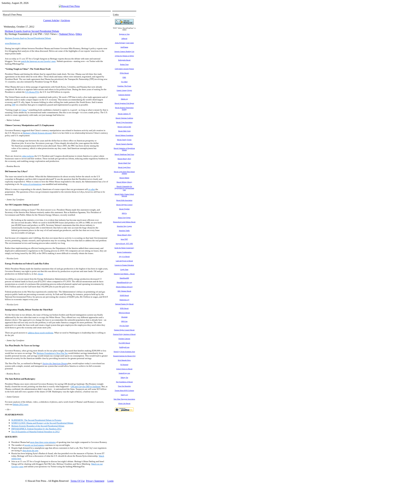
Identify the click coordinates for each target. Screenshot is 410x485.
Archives (65, 20)
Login (110, 481)
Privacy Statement (95, 481)
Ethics (79, 34)
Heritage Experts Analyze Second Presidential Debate (32, 31)
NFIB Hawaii (124, 308)
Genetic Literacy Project (124, 90)
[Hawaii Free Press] (69, 6)
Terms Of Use (77, 481)
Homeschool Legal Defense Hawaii (124, 222)
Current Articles (51, 20)
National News (66, 34)
